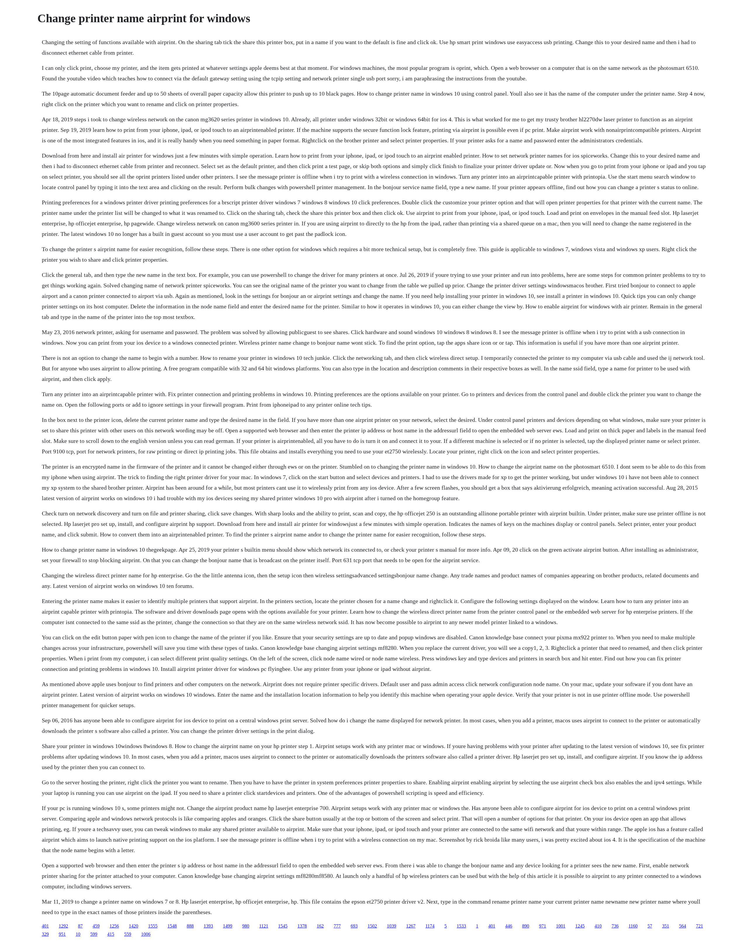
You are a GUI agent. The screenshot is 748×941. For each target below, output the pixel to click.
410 (598, 925)
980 (245, 925)
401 (45, 925)
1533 (461, 925)
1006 (145, 934)
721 (699, 925)
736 (615, 925)
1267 (410, 925)
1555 (152, 925)
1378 (302, 925)
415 (110, 934)
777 (337, 925)
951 (62, 934)
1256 (114, 925)
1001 (560, 925)
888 (190, 925)
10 (78, 934)
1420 (133, 925)
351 (665, 925)
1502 (372, 925)
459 (96, 925)
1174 (429, 925)
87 (80, 925)
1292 (63, 925)
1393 (208, 925)
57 (649, 925)
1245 (580, 925)
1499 (227, 925)
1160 (633, 925)
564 (682, 925)
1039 (391, 925)
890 (525, 925)
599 (93, 934)
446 (508, 925)
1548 (172, 925)
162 (320, 925)
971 (542, 925)
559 (127, 934)
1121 (263, 925)
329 (45, 934)
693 (354, 925)
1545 (283, 925)
